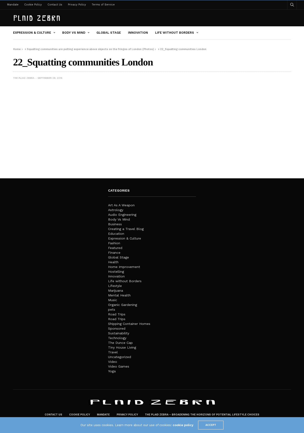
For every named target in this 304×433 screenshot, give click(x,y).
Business (115, 224)
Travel (113, 352)
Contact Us (55, 4)
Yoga (112, 371)
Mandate (13, 4)
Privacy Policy (77, 4)
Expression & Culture (32, 32)
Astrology (115, 210)
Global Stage (108, 32)
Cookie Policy (33, 4)
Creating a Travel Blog (126, 228)
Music (112, 300)
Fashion (114, 243)
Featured (115, 247)
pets (111, 309)
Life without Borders (174, 32)
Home (17, 49)
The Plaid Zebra (23, 78)
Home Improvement (124, 266)
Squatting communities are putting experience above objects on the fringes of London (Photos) (90, 49)
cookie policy (183, 425)
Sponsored (116, 328)
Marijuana (115, 290)
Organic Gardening (122, 304)
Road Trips (116, 314)
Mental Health (119, 295)
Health (113, 262)
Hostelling (116, 271)
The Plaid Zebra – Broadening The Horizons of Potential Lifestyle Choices (202, 414)
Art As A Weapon (121, 205)
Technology (117, 338)
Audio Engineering (122, 214)
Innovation (138, 32)
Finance (114, 252)
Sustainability (118, 333)
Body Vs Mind (73, 32)
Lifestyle (115, 285)
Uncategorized (119, 357)
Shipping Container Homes (129, 323)
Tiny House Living (122, 347)
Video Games (118, 366)
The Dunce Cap (120, 342)
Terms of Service (103, 4)
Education (116, 233)
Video (112, 361)
